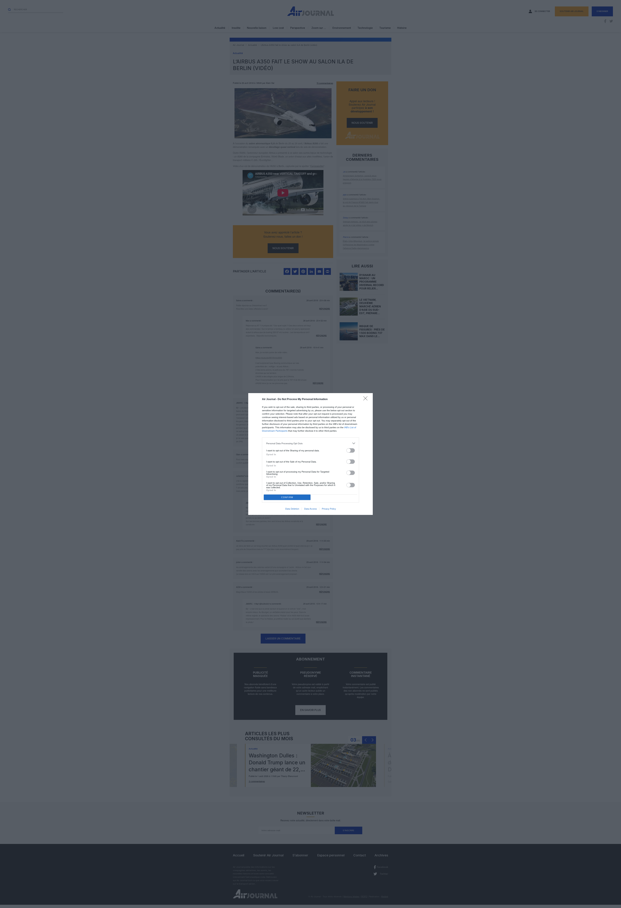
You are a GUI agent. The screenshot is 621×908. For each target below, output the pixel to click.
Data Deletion (292, 508)
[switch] (350, 450)
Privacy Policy (329, 508)
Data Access (310, 508)
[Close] (366, 399)
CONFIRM (287, 497)
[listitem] (310, 443)
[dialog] (310, 454)
